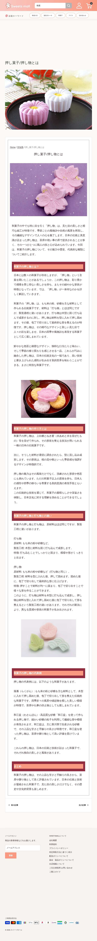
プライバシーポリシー (58, 848)
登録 (11, 855)
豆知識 (20, 147)
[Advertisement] (48, 38)
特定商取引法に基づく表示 (60, 852)
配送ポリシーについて (58, 856)
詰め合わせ (82, 15)
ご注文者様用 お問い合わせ (60, 868)
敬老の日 (35, 15)
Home (12, 147)
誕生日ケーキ (48, 15)
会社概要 (53, 840)
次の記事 (82, 805)
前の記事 (14, 805)
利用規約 (53, 844)
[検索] (69, 5)
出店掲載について (56, 864)
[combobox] (50, 5)
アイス (71, 15)
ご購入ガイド (55, 872)
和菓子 (60, 15)
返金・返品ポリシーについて (61, 860)
